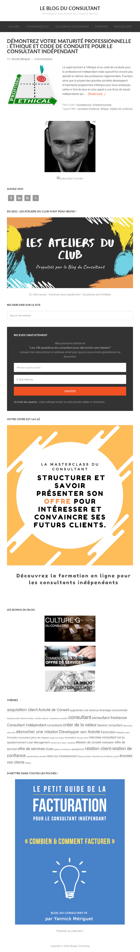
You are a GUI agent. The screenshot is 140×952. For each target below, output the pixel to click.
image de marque (57, 737)
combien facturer (41, 718)
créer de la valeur (80, 724)
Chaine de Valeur (27, 718)
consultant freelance (88, 108)
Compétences (83, 104)
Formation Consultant (18, 737)
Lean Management (38, 742)
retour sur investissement (62, 756)
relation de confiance (121, 108)
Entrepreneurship (102, 104)
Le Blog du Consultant (70, 8)
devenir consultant (109, 725)
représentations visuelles (36, 756)
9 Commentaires (43, 59)
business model (13, 718)
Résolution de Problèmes (102, 756)
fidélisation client (123, 732)
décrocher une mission (37, 731)
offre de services (31, 748)
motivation (108, 742)
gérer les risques (40, 737)
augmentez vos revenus (84, 710)
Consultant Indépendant (26, 724)
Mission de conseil (88, 742)
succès (116, 756)
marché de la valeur (59, 742)
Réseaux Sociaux (85, 756)
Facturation (108, 732)
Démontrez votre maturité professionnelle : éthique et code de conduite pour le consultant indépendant (69, 46)
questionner (78, 749)
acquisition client (22, 709)
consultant (79, 716)
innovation (70, 737)
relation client (98, 748)
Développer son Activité (79, 731)
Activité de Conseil (53, 709)
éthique (105, 108)
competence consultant (58, 718)
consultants (54, 725)
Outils (49, 749)
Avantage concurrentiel (113, 710)
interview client (82, 737)
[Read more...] (96, 94)
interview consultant (102, 737)
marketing (71, 742)
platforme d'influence (62, 749)
